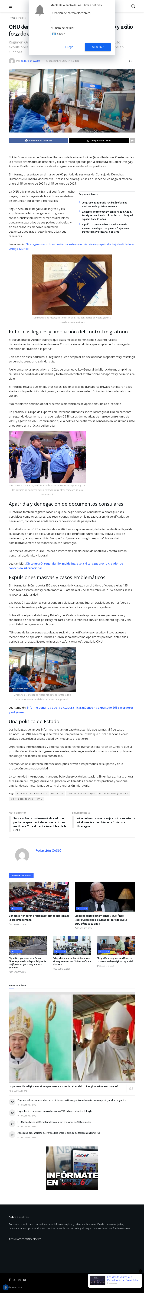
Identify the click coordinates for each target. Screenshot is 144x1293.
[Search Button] (133, 6)
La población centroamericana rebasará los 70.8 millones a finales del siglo (55, 1111)
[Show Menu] (10, 6)
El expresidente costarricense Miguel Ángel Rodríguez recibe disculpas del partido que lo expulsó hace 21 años (107, 215)
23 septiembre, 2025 (56, 60)
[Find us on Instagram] (19, 1280)
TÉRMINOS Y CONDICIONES (25, 1239)
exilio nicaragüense (22, 798)
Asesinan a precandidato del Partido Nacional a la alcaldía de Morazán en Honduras (59, 1132)
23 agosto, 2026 (19, 924)
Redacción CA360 (30, 60)
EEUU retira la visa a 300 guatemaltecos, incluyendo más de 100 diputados (54, 1122)
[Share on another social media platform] (132, 140)
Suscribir (97, 47)
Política (22, 17)
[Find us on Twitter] (14, 1280)
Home (12, 17)
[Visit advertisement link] (72, 1168)
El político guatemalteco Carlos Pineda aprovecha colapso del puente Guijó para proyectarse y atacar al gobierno (105, 228)
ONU (39, 798)
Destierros (57, 793)
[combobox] (58, 34)
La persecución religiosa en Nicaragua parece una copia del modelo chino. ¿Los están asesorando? (63, 1086)
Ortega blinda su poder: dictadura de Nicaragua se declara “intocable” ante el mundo (72, 961)
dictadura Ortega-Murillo (113, 793)
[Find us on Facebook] (10, 1280)
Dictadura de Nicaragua (81, 793)
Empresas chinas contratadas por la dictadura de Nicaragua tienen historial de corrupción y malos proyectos (72, 1100)
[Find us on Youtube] (24, 1280)
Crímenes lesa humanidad (32, 793)
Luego (69, 47)
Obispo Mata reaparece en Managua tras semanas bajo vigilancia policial (115, 960)
